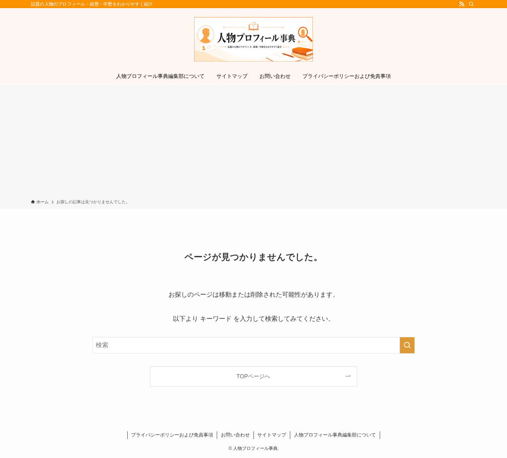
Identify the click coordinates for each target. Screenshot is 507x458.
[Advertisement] (253, 143)
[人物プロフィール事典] (253, 39)
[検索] (471, 4)
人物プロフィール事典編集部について (335, 435)
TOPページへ (253, 376)
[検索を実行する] (407, 345)
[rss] (462, 4)
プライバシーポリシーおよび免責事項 (172, 435)
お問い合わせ (235, 435)
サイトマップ (271, 435)
